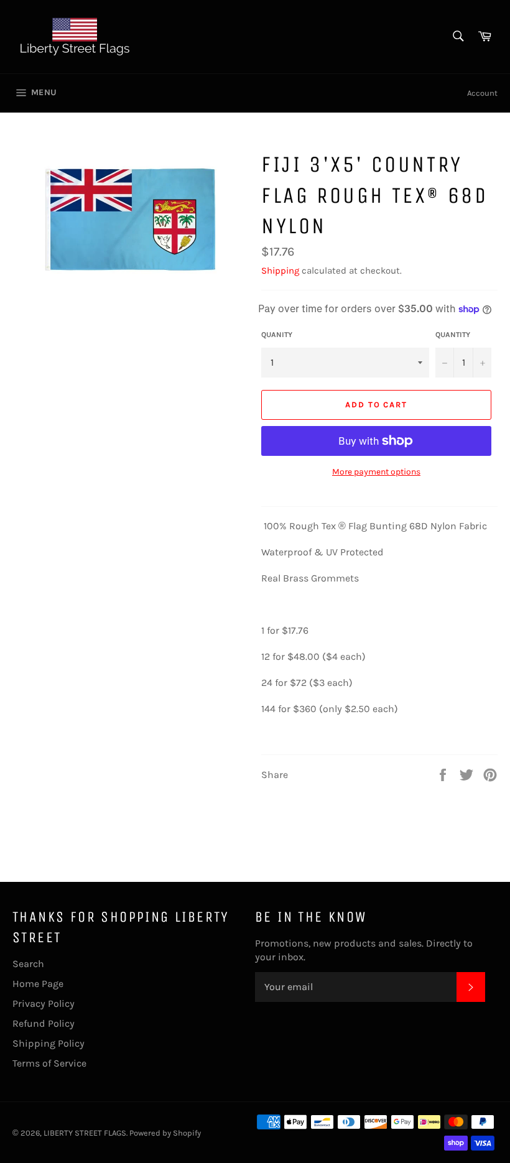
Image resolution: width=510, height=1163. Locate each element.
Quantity (452, 334)
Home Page (37, 983)
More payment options (376, 471)
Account (482, 93)
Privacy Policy (43, 1003)
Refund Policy (43, 1023)
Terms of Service (49, 1063)
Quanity (276, 334)
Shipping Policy (48, 1043)
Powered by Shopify (165, 1133)
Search (28, 964)
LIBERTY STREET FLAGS (85, 1133)
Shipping (280, 270)
